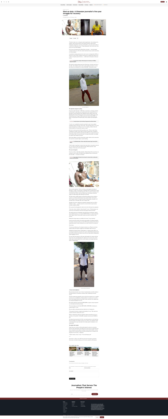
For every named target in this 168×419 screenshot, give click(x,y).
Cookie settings (83, 406)
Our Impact (86, 4)
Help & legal (83, 401)
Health (64, 409)
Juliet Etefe (66, 15)
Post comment (72, 378)
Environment (75, 4)
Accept (102, 417)
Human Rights (81, 4)
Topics (64, 401)
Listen (75, 38)
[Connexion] (166, 2)
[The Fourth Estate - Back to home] (84, 2)
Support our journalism (83, 398)
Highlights (73, 401)
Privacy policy (83, 405)
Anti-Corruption (69, 4)
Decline (97, 417)
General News (63, 4)
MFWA (73, 405)
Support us (162, 1)
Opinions (91, 4)
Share (71, 38)
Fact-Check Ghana (74, 406)
